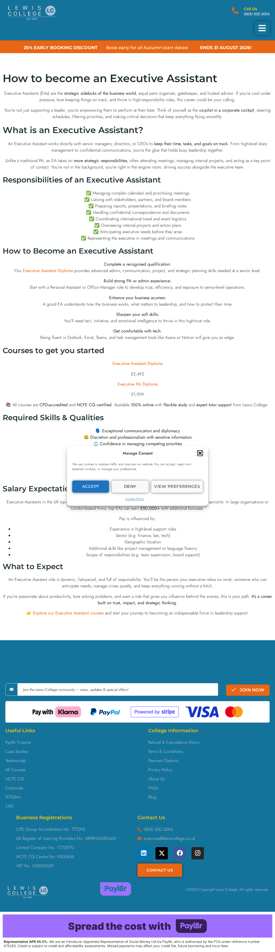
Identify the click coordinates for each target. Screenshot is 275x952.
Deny (130, 486)
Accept (90, 486)
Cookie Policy (134, 498)
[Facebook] (179, 853)
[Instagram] (197, 853)
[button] (200, 453)
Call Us (250, 8)
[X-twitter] (161, 853)
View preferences (177, 486)
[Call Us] (235, 10)
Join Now (252, 690)
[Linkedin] (144, 853)
